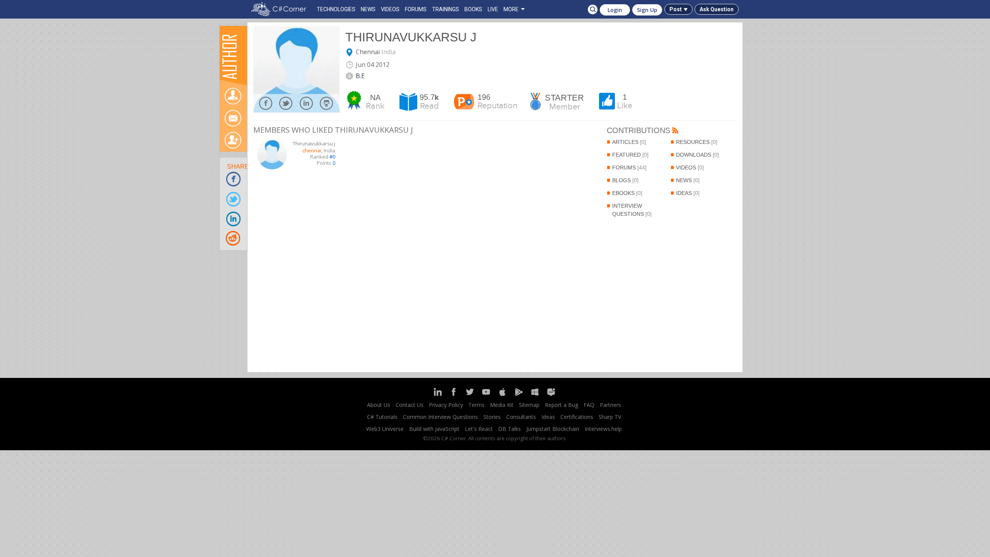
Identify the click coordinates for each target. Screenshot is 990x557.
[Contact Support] (551, 395)
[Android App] (518, 395)
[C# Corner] (280, 9)
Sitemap (529, 404)
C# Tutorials (382, 416)
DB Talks (509, 428)
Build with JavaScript (434, 428)
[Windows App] (534, 395)
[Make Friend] (232, 140)
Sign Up (647, 10)
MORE (511, 9)
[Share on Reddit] (234, 238)
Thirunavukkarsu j (410, 37)
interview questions (632, 210)
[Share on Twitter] (234, 198)
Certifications (576, 416)
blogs (625, 180)
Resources (696, 142)
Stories (492, 416)
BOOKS (473, 9)
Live (493, 9)
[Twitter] (469, 395)
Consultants (521, 416)
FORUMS (416, 9)
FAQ (589, 404)
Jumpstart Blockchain (552, 428)
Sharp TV (610, 416)
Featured (630, 155)
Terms (476, 404)
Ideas (688, 193)
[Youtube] (486, 395)
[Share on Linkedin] (234, 218)
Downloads (697, 155)
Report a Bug (561, 404)
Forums (629, 167)
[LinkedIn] (437, 395)
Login (615, 10)
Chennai (368, 52)
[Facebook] (453, 395)
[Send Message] (232, 118)
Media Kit (502, 404)
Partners (610, 404)
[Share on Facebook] (234, 178)
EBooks (627, 193)
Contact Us (409, 404)
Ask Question (717, 9)
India (388, 52)
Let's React (479, 428)
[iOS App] (502, 395)
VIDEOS (390, 9)
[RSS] (675, 131)
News (688, 180)
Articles (629, 142)
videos (690, 167)
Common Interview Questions (440, 416)
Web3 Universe (385, 428)
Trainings (445, 9)
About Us (378, 404)
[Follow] (232, 96)
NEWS (368, 9)
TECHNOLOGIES (336, 9)
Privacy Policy (446, 404)
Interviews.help (603, 428)
